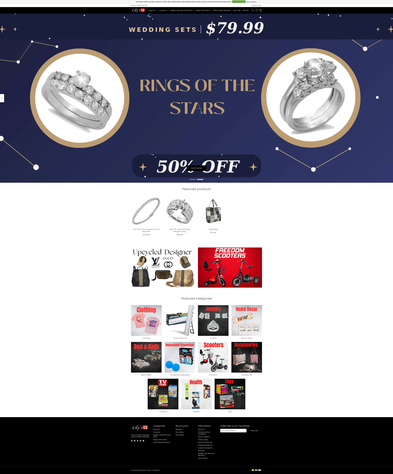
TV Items (163, 411)
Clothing (146, 338)
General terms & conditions (204, 433)
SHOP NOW (196, 168)
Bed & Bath (146, 375)
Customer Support (205, 448)
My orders (179, 432)
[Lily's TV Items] (139, 10)
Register (179, 429)
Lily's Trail (236, 10)
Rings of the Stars (160, 440)
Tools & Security (180, 338)
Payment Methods (205, 442)
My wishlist (180, 435)
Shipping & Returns (205, 445)
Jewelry (213, 338)
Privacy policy (203, 440)
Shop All (156, 429)
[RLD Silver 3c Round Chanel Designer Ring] (179, 211)
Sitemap (201, 451)
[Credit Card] (259, 470)
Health (196, 411)
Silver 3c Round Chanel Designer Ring (179, 230)
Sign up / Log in (256, 5)
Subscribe (254, 431)
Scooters (213, 375)
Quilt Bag (213, 229)
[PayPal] (253, 470)
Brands (245, 10)
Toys (230, 411)
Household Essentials (180, 375)
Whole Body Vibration (222, 10)
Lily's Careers (203, 458)
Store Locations (204, 437)
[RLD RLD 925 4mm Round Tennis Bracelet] (146, 211)
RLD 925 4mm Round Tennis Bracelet (146, 230)
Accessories (246, 375)
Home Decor (246, 338)
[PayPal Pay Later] (256, 470)
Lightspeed (163, 470)
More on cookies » (251, 1)
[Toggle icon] (252, 10)
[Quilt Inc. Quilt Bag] (213, 211)
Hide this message (238, 1)
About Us (201, 429)
